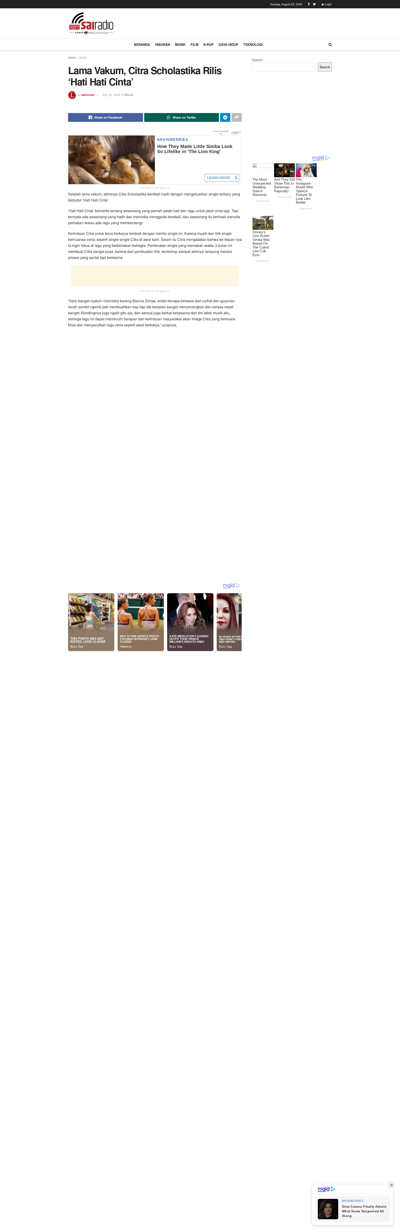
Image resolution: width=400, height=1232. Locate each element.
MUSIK (180, 44)
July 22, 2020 (111, 94)
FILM (194, 44)
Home (72, 57)
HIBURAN (162, 44)
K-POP (208, 44)
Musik (83, 57)
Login (328, 4)
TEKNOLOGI (253, 44)
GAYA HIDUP (228, 44)
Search (257, 59)
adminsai (87, 94)
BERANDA (142, 44)
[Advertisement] (247, 22)
